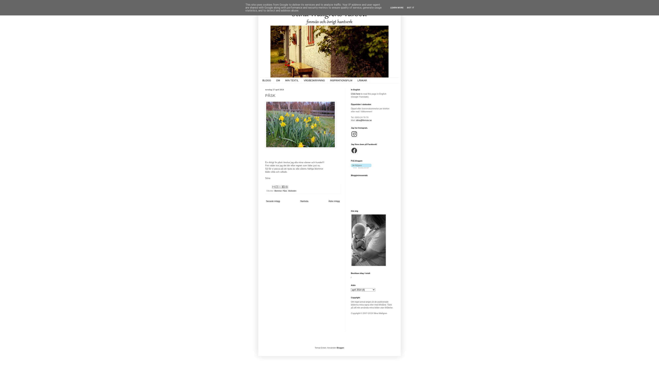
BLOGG (266, 80)
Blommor (278, 191)
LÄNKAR (362, 80)
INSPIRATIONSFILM (341, 80)
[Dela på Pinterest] (286, 187)
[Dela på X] (280, 187)
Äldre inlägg (334, 201)
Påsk (285, 191)
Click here (355, 94)
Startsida (304, 201)
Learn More (396, 8)
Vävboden (292, 191)
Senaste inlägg (273, 201)
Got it (410, 8)
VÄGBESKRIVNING (314, 80)
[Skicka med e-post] (273, 187)
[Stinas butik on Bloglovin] (361, 167)
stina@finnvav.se (364, 120)
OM (278, 80)
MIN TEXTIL (292, 80)
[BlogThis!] (277, 187)
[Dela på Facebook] (283, 187)
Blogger (340, 348)
